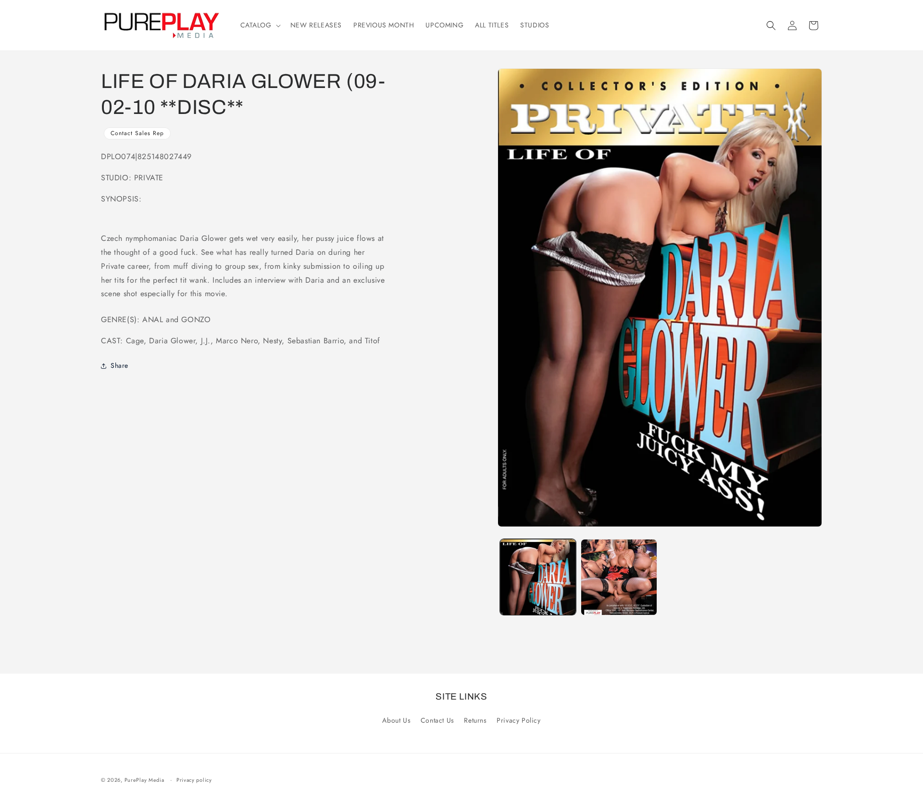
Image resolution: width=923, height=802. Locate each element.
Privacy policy (194, 780)
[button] (260, 25)
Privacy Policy (518, 720)
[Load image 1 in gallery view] (538, 577)
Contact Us (437, 720)
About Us (396, 720)
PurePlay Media (144, 780)
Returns (475, 720)
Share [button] (119, 365)
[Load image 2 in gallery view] (619, 577)
